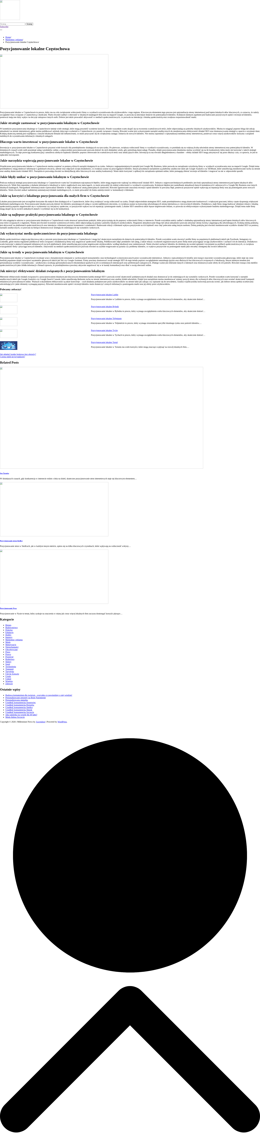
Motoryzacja (10, 644)
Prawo (8, 654)
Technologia (10, 666)
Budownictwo (11, 627)
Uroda (8, 676)
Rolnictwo (9, 659)
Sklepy (8, 662)
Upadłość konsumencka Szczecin (19, 712)
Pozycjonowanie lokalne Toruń (104, 342)
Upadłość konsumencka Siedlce (19, 707)
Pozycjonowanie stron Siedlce (11, 541)
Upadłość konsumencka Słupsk (18, 710)
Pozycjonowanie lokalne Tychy (104, 330)
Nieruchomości (11, 647)
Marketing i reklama (14, 640)
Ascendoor (40, 722)
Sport (7, 664)
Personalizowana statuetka (16, 700)
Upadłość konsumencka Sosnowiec (20, 702)
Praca (7, 652)
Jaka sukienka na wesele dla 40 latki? (21, 715)
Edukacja (9, 632)
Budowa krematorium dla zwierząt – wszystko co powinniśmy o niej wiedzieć (38, 695)
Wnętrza (9, 681)
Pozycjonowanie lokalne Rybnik (105, 306)
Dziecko (9, 630)
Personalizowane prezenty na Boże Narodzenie (25, 698)
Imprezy (8, 637)
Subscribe (4, 26)
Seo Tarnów (4, 473)
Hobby (8, 635)
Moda (7, 642)
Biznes (8, 625)
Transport (9, 669)
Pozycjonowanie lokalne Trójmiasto (106, 318)
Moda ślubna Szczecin (15, 717)
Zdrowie (9, 684)
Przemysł (9, 657)
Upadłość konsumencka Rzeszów (19, 705)
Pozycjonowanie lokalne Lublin (104, 294)
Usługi (8, 679)
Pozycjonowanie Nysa (8, 608)
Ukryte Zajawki (12, 674)
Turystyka (9, 671)
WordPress (62, 722)
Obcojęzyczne (11, 649)
